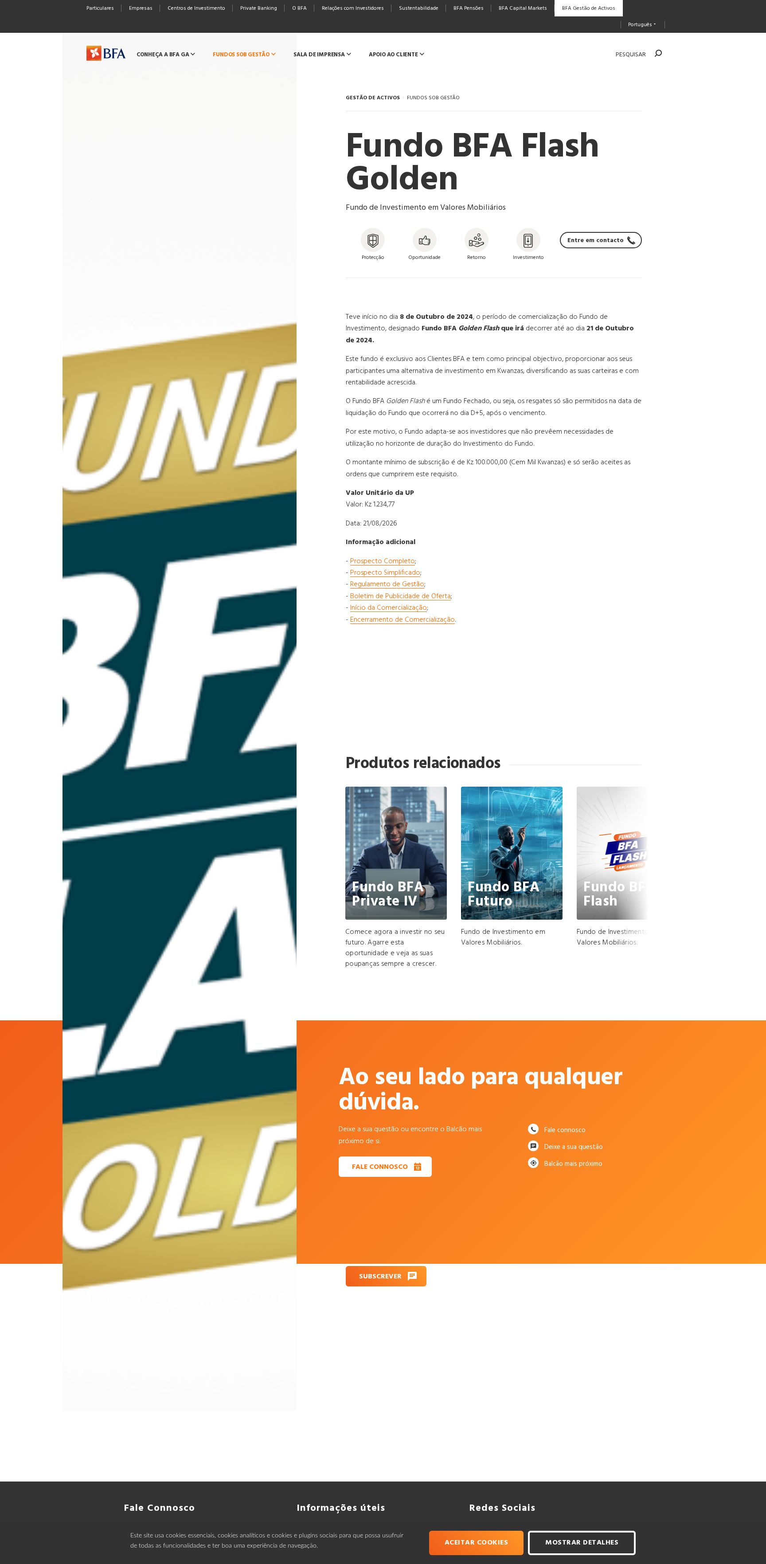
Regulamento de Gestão (387, 584)
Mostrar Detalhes (581, 1542)
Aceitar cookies (476, 1542)
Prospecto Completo (382, 561)
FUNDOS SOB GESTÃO (433, 98)
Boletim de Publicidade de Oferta (400, 596)
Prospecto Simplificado (385, 573)
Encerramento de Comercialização (402, 620)
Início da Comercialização (388, 608)
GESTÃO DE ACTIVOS (373, 98)
